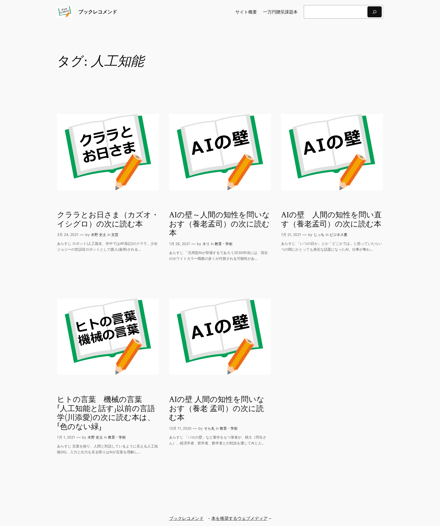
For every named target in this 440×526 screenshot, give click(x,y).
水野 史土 (98, 234)
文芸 (114, 234)
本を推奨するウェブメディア (239, 518)
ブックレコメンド (97, 12)
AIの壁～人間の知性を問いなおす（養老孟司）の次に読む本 (219, 224)
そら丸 (209, 428)
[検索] (374, 11)
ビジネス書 (338, 234)
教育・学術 (223, 244)
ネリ (206, 244)
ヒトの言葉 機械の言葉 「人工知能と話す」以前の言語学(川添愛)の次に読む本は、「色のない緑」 (106, 413)
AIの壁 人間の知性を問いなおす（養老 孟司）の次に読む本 (216, 409)
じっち (319, 234)
